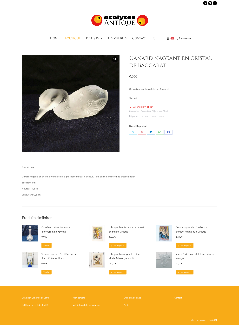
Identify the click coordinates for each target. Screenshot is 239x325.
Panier (127, 304)
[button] (115, 59)
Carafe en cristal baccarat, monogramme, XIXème (55, 229)
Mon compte (79, 297)
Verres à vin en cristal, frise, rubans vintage (194, 256)
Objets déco (157, 111)
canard (153, 116)
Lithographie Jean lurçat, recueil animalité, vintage (126, 229)
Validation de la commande (86, 304)
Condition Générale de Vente (35, 297)
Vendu (166, 111)
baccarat (144, 116)
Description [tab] (28, 167)
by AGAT (213, 320)
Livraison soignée (132, 297)
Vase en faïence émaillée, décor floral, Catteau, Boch (58, 256)
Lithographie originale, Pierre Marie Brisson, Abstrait (125, 256)
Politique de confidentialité (35, 304)
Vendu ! (46, 245)
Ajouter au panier (118, 245)
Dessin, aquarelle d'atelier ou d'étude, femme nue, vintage (191, 229)
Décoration (146, 111)
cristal (161, 116)
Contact (178, 297)
